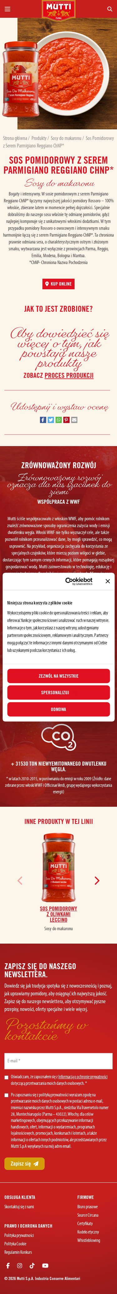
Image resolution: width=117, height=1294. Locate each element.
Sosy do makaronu (66, 138)
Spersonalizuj (55, 692)
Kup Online (61, 284)
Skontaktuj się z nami (19, 1207)
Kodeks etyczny (88, 1232)
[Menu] (21, 9)
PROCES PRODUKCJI (69, 375)
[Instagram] (19, 1266)
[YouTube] (45, 1266)
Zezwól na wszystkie (59, 676)
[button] (43, 420)
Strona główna (15, 138)
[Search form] (96, 9)
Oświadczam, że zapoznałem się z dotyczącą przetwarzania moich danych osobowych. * (59, 1080)
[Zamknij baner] (107, 581)
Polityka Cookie (15, 1244)
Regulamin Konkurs (18, 1252)
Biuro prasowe (87, 1207)
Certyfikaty (85, 1224)
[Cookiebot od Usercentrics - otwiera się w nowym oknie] (68, 581)
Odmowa (58, 709)
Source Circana (87, 1215)
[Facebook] (8, 1266)
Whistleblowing (88, 1241)
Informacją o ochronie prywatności (83, 1077)
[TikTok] (32, 1266)
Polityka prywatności (19, 1236)
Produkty (39, 138)
